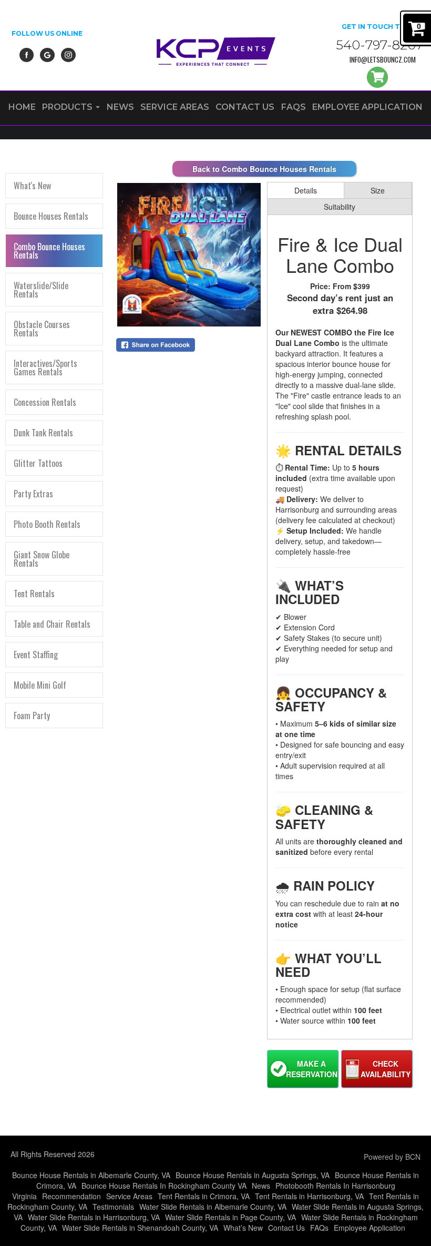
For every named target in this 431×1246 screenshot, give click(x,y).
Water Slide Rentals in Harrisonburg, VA (94, 1217)
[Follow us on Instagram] (68, 53)
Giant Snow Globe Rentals (41, 558)
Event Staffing (36, 654)
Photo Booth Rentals (47, 524)
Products (68, 107)
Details (305, 190)
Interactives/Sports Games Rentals (45, 367)
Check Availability (386, 1068)
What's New (32, 185)
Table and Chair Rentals (52, 624)
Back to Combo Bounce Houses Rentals (264, 169)
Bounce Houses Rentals (51, 216)
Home (22, 107)
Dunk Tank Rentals (43, 432)
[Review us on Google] (47, 53)
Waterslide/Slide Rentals (41, 289)
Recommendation (71, 1196)
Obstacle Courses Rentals (42, 328)
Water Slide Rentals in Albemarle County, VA (212, 1206)
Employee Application (367, 107)
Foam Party (32, 715)
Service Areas (174, 107)
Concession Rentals (45, 402)
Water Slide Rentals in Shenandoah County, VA (140, 1227)
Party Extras (33, 493)
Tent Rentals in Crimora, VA (204, 1196)
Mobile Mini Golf (40, 685)
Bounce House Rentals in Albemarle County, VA (91, 1175)
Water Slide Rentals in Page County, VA (230, 1217)
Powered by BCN (392, 1156)
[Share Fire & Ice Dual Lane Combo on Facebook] (189, 345)
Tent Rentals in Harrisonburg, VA (309, 1196)
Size (378, 190)
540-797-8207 (379, 45)
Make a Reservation (311, 1068)
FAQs (293, 107)
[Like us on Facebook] (26, 53)
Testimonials (113, 1206)
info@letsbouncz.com (383, 59)
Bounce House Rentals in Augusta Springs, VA (253, 1175)
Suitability (339, 206)
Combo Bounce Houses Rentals (49, 250)
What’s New (243, 1227)
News (120, 107)
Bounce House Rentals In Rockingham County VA (164, 1185)
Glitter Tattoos (38, 463)
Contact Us (245, 107)
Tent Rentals (34, 593)
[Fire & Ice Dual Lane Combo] (189, 255)
